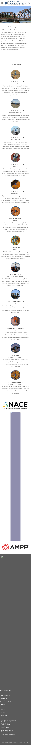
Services (2, 710)
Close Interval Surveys (5, 728)
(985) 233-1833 (7, 695)
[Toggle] (29, 711)
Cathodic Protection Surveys (6, 731)
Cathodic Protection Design (6, 735)
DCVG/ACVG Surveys (5, 727)
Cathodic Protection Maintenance (7, 730)
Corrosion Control (4, 723)
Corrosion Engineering (5, 724)
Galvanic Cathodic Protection (6, 721)
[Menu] (2, 3)
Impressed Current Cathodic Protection (8, 720)
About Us (3, 709)
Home (2, 708)
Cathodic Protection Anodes (6, 718)
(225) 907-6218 (7, 690)
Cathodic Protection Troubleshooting (8, 734)
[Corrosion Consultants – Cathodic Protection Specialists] (16, 3)
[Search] (29, 3)
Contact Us (3, 712)
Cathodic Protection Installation (7, 733)
